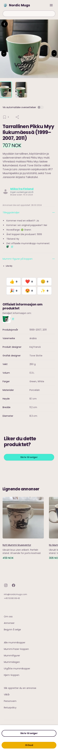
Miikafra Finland (22, 189)
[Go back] (4, 24)
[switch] (40, 107)
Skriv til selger (29, 733)
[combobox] (29, 13)
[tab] (6, 90)
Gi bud (29, 745)
